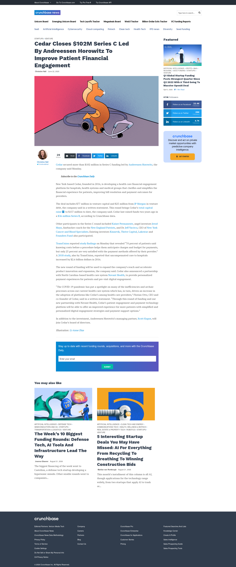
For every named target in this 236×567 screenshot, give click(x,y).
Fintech (111, 29)
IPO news (154, 29)
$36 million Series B (69, 216)
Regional (167, 71)
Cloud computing (95, 29)
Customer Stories (127, 539)
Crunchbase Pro (126, 526)
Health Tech (140, 29)
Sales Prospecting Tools (172, 548)
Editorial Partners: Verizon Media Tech (49, 526)
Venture (49, 38)
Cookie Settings (40, 548)
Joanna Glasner (41, 461)
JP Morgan (140, 203)
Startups (38, 38)
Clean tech (124, 29)
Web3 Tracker (131, 22)
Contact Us (81, 544)
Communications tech (107, 427)
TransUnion (62, 243)
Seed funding (183, 29)
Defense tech (64, 424)
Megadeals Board (112, 22)
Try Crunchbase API (103, 2)
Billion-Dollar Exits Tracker (154, 22)
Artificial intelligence (53, 29)
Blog (79, 539)
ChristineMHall (44, 164)
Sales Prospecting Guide (173, 544)
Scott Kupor (144, 318)
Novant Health (116, 275)
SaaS (36, 29)
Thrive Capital (129, 231)
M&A (195, 68)
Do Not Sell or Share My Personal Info (49, 552)
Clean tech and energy (132, 424)
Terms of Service (41, 544)
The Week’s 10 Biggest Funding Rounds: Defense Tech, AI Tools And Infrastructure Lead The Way (61, 445)
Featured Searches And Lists (174, 526)
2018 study (64, 255)
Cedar (59, 164)
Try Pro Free (85, 2)
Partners (80, 535)
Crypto (189, 68)
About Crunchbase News (44, 531)
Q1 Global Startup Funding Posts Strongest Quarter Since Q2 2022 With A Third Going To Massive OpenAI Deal (181, 80)
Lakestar (143, 231)
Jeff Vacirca (131, 227)
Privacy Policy (39, 539)
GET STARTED (184, 157)
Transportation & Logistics (47, 429)
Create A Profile (169, 535)
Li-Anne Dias (77, 330)
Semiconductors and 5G (46, 427)
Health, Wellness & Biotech (133, 427)
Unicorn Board (41, 22)
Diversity (167, 29)
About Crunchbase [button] (41, 2)
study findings (88, 243)
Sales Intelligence (170, 539)
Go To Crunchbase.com (65, 2)
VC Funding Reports (181, 22)
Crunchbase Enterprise (129, 531)
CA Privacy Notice (41, 557)
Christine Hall (40, 71)
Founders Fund (64, 235)
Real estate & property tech (111, 429)
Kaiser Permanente (122, 223)
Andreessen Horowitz (140, 164)
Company (81, 526)
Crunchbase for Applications (131, 535)
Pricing (123, 544)
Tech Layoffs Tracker (90, 22)
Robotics (130, 429)
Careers (80, 531)
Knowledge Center (170, 531)
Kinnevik (115, 231)
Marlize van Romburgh (107, 469)
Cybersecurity (75, 29)
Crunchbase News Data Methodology (48, 535)
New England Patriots (103, 227)
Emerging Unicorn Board (64, 22)
